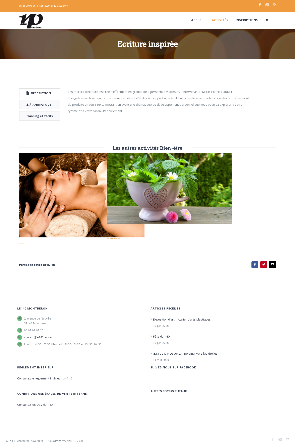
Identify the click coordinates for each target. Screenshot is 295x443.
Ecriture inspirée (169, 188)
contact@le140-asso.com (53, 5)
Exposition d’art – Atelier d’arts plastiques (182, 319)
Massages (81, 195)
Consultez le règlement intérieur (39, 378)
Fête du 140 (161, 336)
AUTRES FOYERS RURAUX (169, 391)
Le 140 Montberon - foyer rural (26, 441)
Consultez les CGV (29, 405)
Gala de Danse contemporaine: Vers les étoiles (185, 353)
